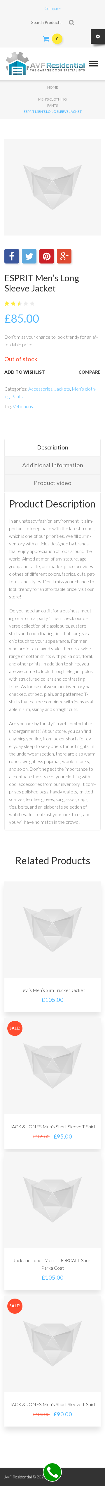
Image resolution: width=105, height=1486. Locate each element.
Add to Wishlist (24, 372)
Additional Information (52, 464)
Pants (52, 105)
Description (52, 447)
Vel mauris (23, 406)
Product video (52, 482)
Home (52, 87)
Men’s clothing (52, 99)
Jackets (62, 388)
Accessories (40, 388)
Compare (52, 8)
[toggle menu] (93, 63)
